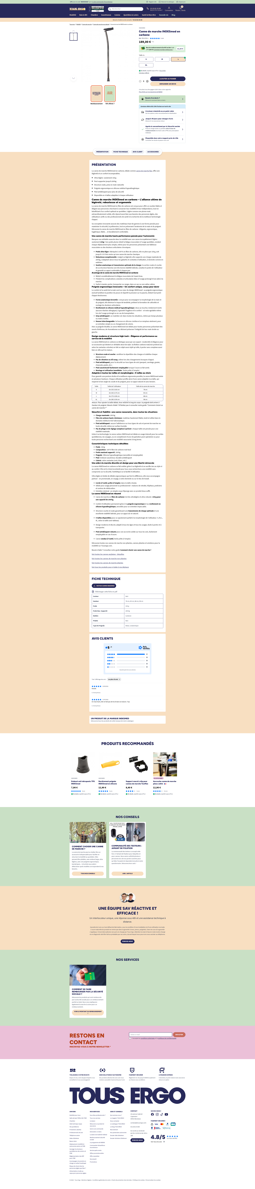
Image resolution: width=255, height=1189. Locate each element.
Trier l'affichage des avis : (99, 679)
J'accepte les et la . (154, 1038)
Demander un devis (167, 84)
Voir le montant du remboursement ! (88, 1012)
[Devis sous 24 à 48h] (182, 99)
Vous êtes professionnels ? (97, 1115)
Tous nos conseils (88, 873)
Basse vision (73, 1141)
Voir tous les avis (156, 1142)
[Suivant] (73, 78)
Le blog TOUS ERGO (116, 1127)
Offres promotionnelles (97, 1153)
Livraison (92, 1121)
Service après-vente (95, 1150)
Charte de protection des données (121, 1180)
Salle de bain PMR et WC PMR (78, 1118)
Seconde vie (163, 15)
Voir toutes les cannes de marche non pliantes (109, 558)
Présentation (102, 152)
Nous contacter (114, 1121)
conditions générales (148, 1038)
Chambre (72, 1121)
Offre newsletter (94, 1156)
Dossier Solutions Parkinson (118, 1138)
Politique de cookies (139, 1180)
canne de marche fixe (144, 171)
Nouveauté (93, 1159)
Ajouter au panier (168, 79)
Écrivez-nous (127, 941)
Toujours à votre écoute (79, 1075)
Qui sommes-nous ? (116, 1115)
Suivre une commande (96, 1129)
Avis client (137, 152)
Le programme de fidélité (97, 1142)
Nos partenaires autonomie (118, 1132)
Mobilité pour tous (75, 1115)
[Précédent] (73, 31)
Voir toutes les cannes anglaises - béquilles (108, 554)
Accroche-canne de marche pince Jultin (164, 782)
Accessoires (153, 152)
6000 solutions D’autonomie (110, 1075)
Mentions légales (86, 1180)
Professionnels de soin (76, 1132)
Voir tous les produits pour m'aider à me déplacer (110, 567)
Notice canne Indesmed (105, 586)
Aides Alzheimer (74, 1138)
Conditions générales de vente (101, 1180)
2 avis (162, 38)
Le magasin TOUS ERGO (117, 1118)
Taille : (141, 55)
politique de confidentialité (167, 1038)
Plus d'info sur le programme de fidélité (150, 92)
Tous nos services (95, 1118)
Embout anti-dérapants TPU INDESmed (83, 782)
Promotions (93, 1162)
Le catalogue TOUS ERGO (117, 1124)
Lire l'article (127, 873)
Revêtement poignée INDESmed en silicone (108, 782)
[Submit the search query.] (110, 9)
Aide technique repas (76, 1124)
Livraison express (166, 1075)
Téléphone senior (75, 1135)
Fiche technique (120, 152)
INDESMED (142, 28)
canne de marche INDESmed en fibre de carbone (112, 206)
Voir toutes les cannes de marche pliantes (107, 563)
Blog (173, 15)
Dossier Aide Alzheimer (117, 1135)
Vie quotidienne (74, 1127)
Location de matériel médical (98, 1135)
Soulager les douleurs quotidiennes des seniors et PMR (78, 1151)
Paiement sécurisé (136, 1075)
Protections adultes (75, 1130)
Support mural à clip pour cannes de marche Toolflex (137, 782)
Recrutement (114, 1130)
